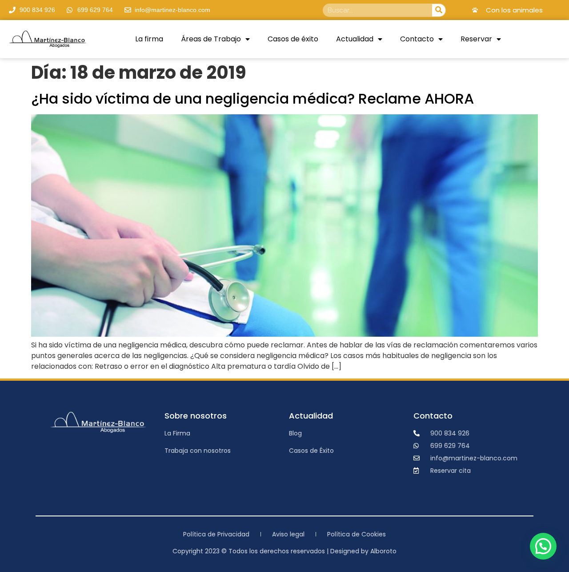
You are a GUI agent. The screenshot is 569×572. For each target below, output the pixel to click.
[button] (543, 546)
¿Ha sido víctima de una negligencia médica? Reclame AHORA (252, 99)
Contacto (417, 39)
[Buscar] (438, 10)
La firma (149, 39)
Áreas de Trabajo (211, 39)
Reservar (476, 39)
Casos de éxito (293, 39)
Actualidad (354, 39)
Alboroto (383, 551)
